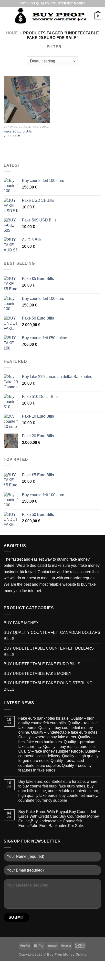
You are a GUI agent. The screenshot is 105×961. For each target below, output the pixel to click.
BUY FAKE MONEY (21, 623)
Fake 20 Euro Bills (18, 131)
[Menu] (7, 16)
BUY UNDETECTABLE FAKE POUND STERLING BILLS (48, 686)
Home (12, 33)
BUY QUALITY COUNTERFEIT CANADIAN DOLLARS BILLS (52, 635)
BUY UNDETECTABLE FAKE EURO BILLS (42, 664)
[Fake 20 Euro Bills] (27, 99)
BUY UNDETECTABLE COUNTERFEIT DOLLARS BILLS (49, 651)
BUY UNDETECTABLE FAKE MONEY (38, 673)
